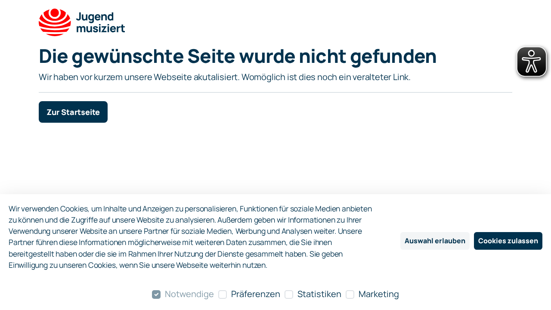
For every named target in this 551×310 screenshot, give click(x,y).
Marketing (379, 294)
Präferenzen (255, 294)
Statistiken (319, 294)
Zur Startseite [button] (73, 112)
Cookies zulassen (508, 240)
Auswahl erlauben (435, 240)
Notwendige (189, 294)
